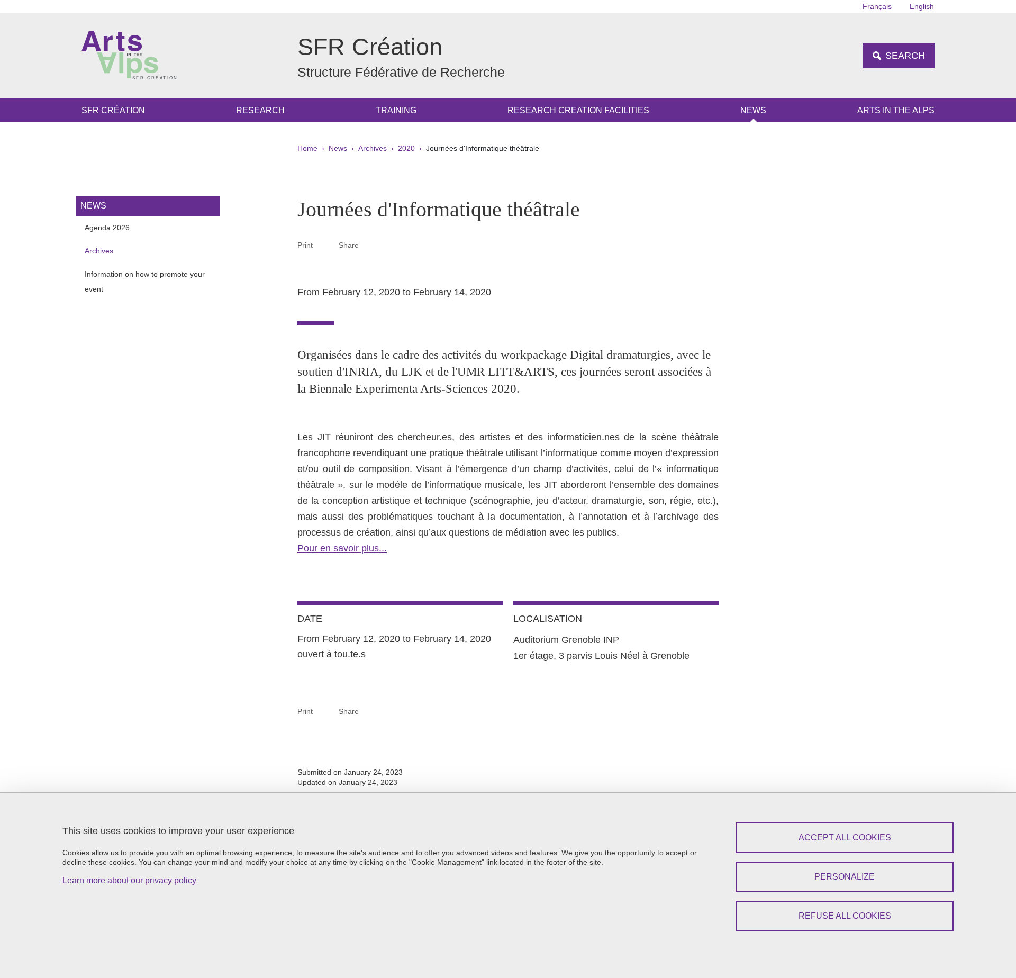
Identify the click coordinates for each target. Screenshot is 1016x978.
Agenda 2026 (107, 227)
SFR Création (113, 110)
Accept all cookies (845, 837)
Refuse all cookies (845, 915)
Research (260, 110)
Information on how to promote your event (145, 281)
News (753, 110)
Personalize (844, 876)
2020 (406, 148)
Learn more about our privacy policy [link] (129, 880)
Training (396, 110)
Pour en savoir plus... (342, 548)
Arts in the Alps (896, 110)
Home (307, 148)
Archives (372, 148)
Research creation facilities (578, 110)
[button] (371, 244)
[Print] (326, 245)
